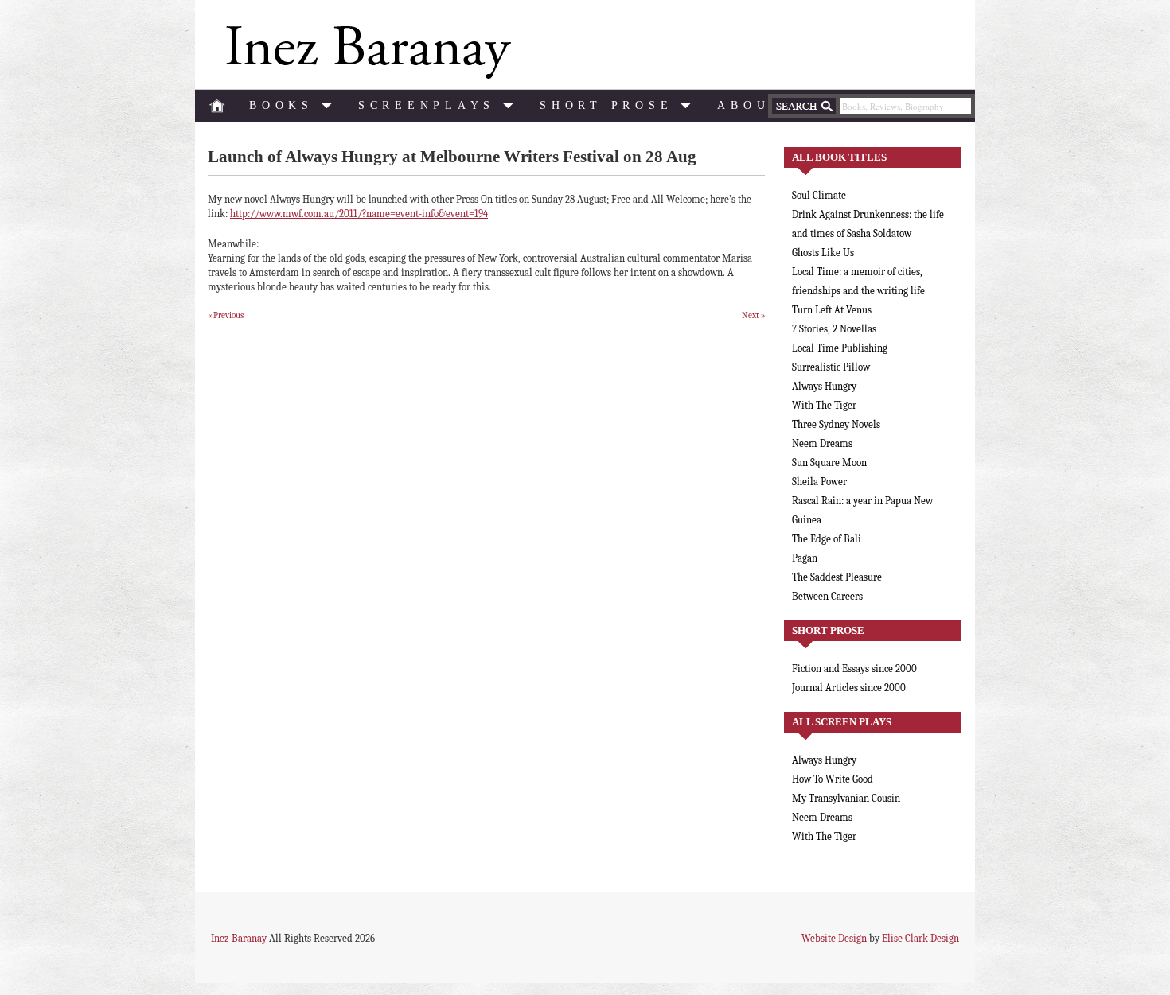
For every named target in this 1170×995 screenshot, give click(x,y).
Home (217, 106)
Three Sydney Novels (836, 424)
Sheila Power (819, 482)
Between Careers (827, 596)
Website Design (834, 938)
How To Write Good (832, 779)
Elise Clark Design (920, 938)
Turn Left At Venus (832, 310)
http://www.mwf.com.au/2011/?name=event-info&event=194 (359, 214)
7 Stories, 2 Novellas (834, 329)
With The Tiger (824, 405)
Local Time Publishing (839, 348)
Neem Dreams (822, 443)
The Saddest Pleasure (837, 577)
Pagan (804, 558)
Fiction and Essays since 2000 (854, 668)
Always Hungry (824, 386)
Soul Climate (819, 195)
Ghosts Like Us (823, 252)
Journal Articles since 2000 (849, 688)
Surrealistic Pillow (831, 367)
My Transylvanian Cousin (846, 798)
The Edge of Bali (826, 539)
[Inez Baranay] (365, 52)
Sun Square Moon (829, 462)
